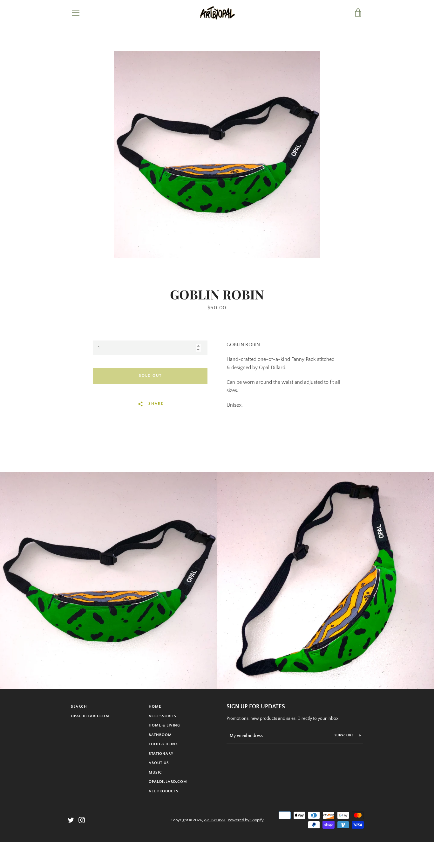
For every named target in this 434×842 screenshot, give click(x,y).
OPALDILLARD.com (90, 716)
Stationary (161, 754)
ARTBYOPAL (215, 820)
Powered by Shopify (246, 820)
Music (155, 772)
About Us (159, 763)
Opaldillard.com (168, 782)
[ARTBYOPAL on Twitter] (71, 820)
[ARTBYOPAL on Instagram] (81, 820)
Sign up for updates (256, 707)
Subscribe (345, 735)
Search (79, 707)
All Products (164, 791)
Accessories (162, 716)
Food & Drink (163, 744)
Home (155, 707)
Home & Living (164, 725)
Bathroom (160, 735)
